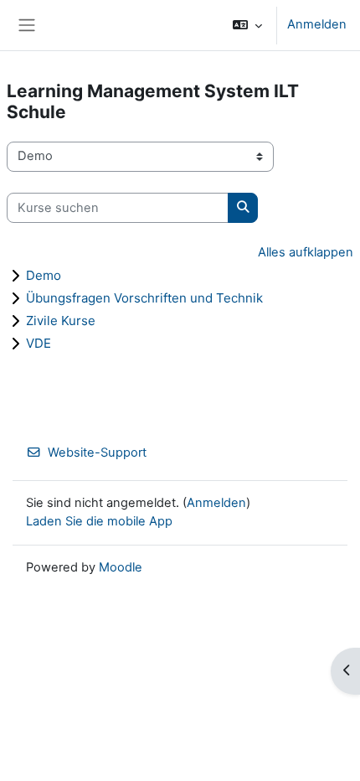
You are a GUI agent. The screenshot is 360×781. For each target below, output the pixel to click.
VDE (38, 343)
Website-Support (97, 452)
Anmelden (317, 24)
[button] (247, 25)
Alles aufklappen (305, 252)
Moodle (120, 567)
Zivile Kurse (60, 320)
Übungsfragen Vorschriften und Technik (144, 298)
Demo (43, 275)
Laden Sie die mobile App (99, 521)
